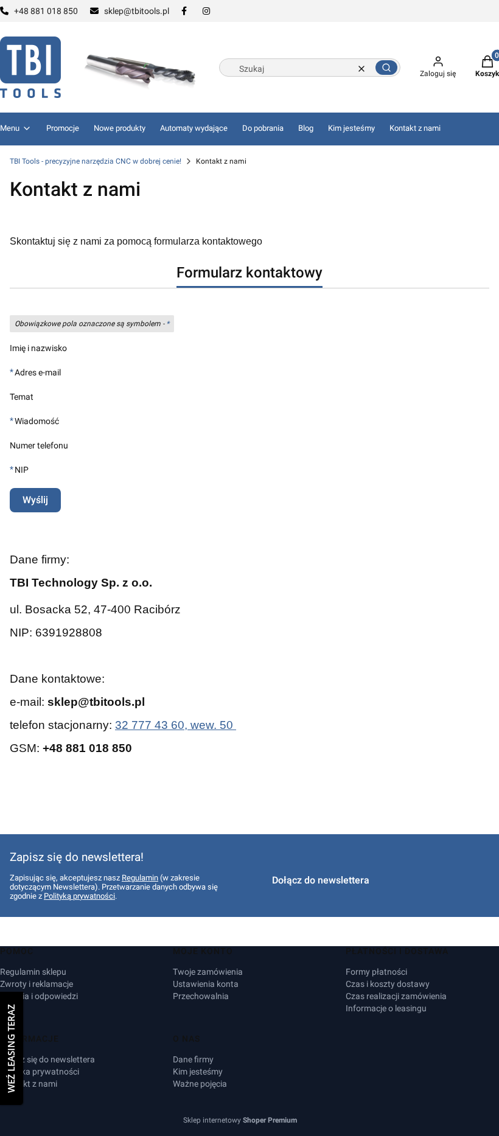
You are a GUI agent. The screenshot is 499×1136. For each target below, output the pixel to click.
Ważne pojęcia (200, 1084)
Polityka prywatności (39, 1071)
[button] (386, 67)
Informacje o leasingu (386, 1008)
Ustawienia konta (206, 984)
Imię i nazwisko (38, 348)
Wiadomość (37, 421)
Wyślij (35, 500)
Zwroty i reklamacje (36, 984)
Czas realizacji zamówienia (396, 996)
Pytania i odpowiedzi (39, 996)
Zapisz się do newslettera (47, 1059)
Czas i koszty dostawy (388, 984)
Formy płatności (376, 972)
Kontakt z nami (28, 1084)
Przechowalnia (201, 996)
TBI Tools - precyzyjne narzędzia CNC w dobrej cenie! (95, 161)
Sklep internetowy (240, 1120)
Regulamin (140, 877)
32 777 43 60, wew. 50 (175, 725)
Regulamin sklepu (33, 972)
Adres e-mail (38, 372)
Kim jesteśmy (198, 1071)
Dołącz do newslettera (320, 880)
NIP (22, 469)
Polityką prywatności (79, 896)
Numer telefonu (39, 445)
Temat (21, 397)
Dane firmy (193, 1059)
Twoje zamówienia (208, 972)
